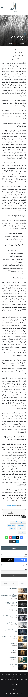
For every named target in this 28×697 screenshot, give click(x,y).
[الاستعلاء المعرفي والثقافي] (22, 611)
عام (21, 17)
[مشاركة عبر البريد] (14, 541)
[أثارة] (14, 7)
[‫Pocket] (10, 537)
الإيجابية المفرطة (21, 525)
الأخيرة (22, 583)
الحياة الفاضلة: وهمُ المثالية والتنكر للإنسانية (9, 616)
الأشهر (14, 583)
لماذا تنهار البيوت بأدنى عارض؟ (12, 588)
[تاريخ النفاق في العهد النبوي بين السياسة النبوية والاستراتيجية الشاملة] (22, 604)
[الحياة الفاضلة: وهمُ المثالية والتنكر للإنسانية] (22, 618)
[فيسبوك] (21, 537)
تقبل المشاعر (12, 528)
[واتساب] (6, 537)
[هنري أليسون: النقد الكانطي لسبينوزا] (22, 625)
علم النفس (22, 532)
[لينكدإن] (14, 537)
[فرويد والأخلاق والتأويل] (22, 660)
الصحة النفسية (11, 525)
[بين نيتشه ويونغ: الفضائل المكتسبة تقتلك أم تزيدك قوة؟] (22, 639)
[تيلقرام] (17, 541)
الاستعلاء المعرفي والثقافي (13, 609)
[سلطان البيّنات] (22, 653)
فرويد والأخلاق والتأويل (13, 657)
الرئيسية (24, 17)
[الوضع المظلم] (14, 687)
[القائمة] (2, 8)
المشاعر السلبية (21, 528)
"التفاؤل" (22, 522)
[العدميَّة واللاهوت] (22, 646)
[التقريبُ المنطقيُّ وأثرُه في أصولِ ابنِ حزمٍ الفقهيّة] (22, 632)
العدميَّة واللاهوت (14, 643)
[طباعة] (10, 541)
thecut (20, 516)
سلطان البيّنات (14, 650)
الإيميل (26, 569)
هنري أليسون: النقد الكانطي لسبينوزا (10, 623)
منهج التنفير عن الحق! (13, 664)
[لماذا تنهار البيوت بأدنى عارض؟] (22, 590)
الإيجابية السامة (14, 522)
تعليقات (5, 583)
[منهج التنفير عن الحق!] (22, 667)
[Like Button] (11, 512)
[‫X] (17, 537)
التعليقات (14, 548)
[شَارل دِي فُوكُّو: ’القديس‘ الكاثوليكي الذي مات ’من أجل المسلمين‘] (22, 597)
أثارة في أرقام (14, 689)
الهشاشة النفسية (11, 505)
